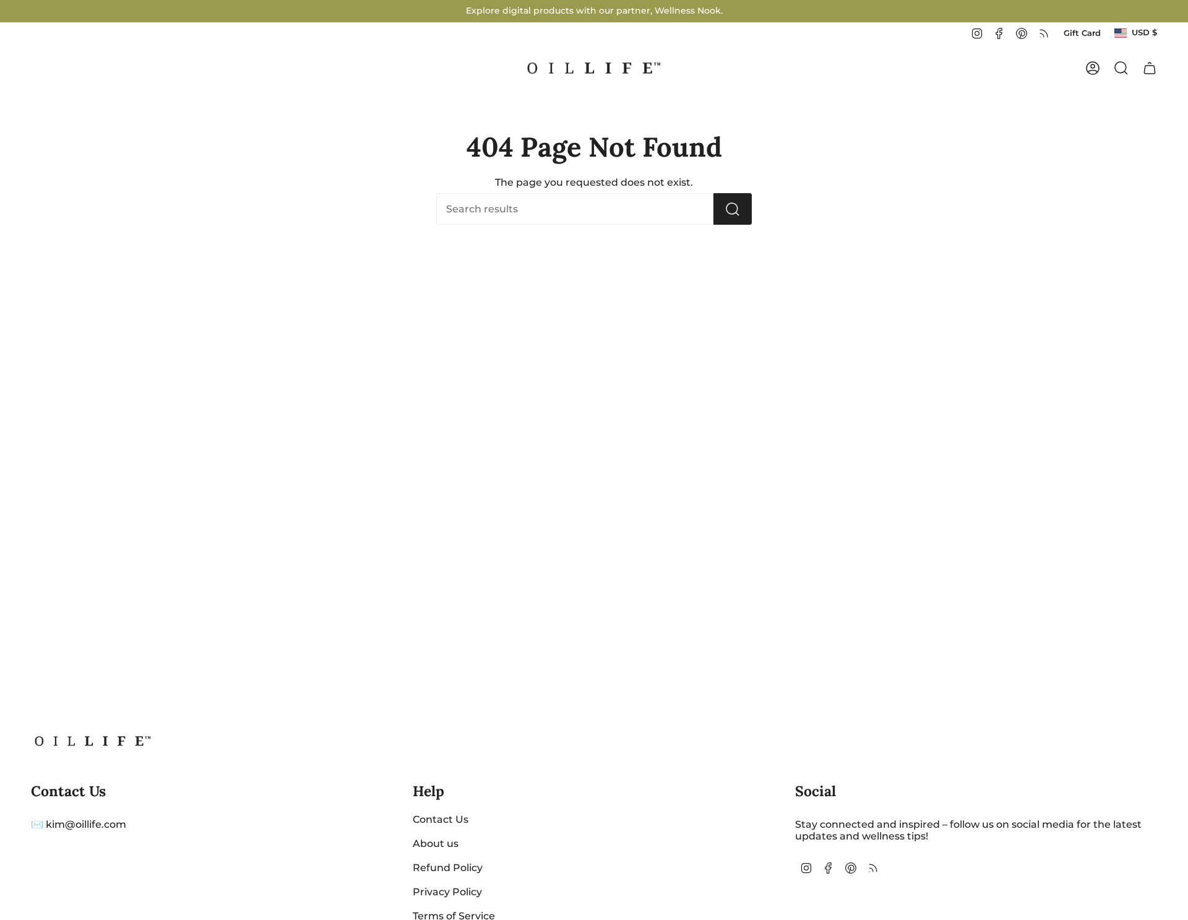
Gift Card (1082, 33)
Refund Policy (448, 868)
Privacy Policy (447, 892)
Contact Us (440, 819)
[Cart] (1149, 68)
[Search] (732, 209)
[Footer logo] (93, 741)
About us (435, 843)
